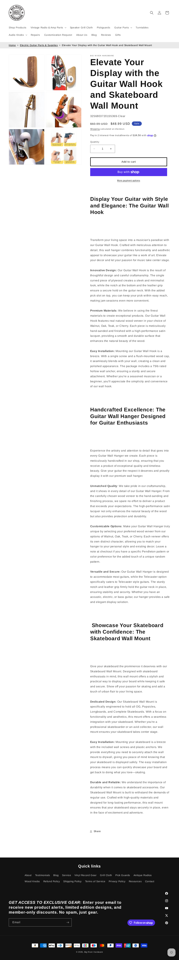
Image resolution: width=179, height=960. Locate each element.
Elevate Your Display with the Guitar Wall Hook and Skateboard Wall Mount (107, 45)
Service (66, 875)
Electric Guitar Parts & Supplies (39, 45)
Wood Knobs (32, 881)
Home (12, 45)
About (28, 875)
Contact (149, 881)
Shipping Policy (72, 881)
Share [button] (97, 831)
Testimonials (42, 875)
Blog (56, 875)
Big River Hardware (93, 952)
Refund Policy (51, 881)
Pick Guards (122, 875)
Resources (135, 881)
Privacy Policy (117, 881)
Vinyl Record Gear (85, 875)
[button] (48, 27)
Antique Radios (143, 875)
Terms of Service (95, 881)
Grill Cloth (106, 875)
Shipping (95, 129)
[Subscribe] (67, 922)
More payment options (128, 180)
